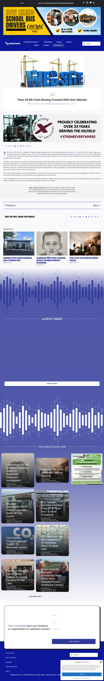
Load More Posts (35, 596)
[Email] (26, 146)
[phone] (93, 2)
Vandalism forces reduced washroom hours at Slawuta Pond (47, 3)
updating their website (74, 152)
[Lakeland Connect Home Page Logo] (13, 42)
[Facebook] (6, 146)
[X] (9, 146)
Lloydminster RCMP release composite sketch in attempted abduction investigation (50, 260)
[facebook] (84, 2)
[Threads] (88, 217)
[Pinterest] (23, 146)
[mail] (90, 2)
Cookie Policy (77, 678)
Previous (10, 205)
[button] (101, 662)
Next (95, 205)
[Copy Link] (29, 146)
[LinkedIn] (15, 146)
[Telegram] (20, 146)
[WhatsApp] (18, 146)
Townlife (34, 154)
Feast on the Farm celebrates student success (84, 259)
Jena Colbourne (49, 103)
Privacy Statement (85, 678)
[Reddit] (12, 146)
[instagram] (87, 2)
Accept (82, 674)
